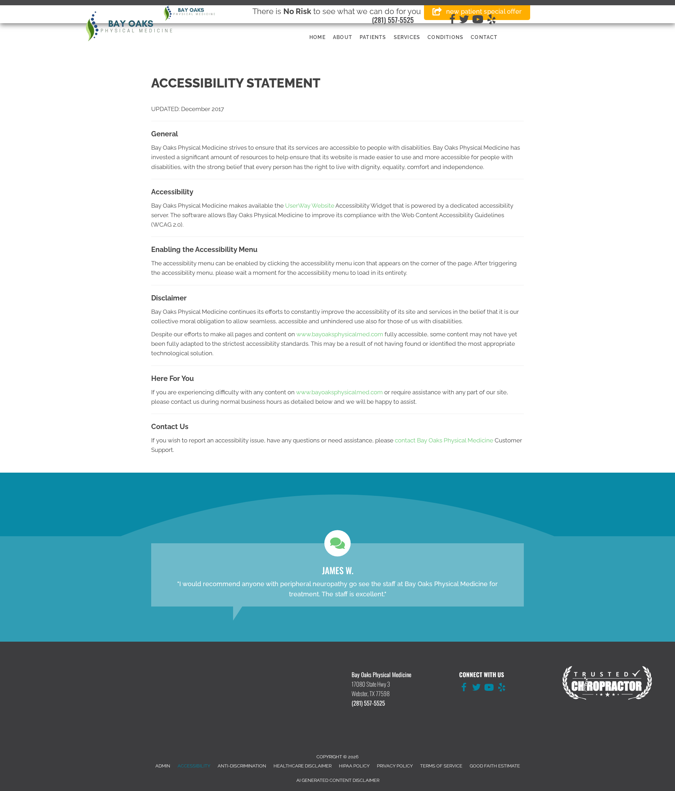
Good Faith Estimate (495, 766)
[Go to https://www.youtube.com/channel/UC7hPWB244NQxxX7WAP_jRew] (489, 688)
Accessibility (194, 766)
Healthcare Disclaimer (303, 766)
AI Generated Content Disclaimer (337, 780)
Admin (162, 766)
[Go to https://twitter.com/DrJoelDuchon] (476, 688)
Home (317, 37)
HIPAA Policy (354, 766)
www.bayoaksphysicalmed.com (339, 334)
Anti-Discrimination (242, 766)
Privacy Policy (395, 766)
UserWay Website (309, 205)
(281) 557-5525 (393, 19)
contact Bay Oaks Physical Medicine (444, 440)
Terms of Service (441, 766)
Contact (484, 37)
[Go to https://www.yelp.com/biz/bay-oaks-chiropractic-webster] (501, 688)
